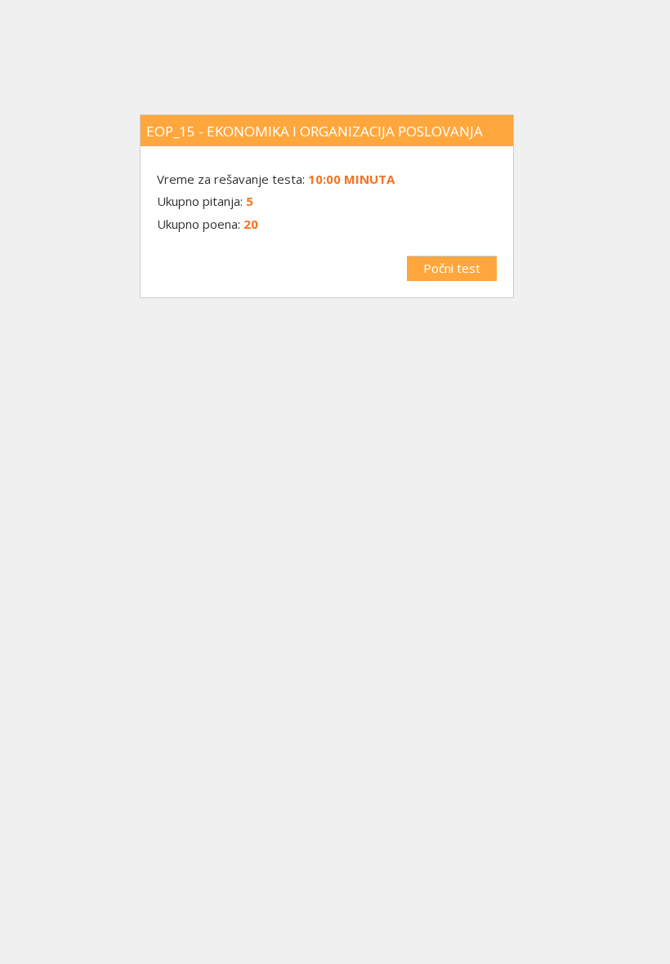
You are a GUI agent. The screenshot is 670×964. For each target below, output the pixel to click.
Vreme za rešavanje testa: (232, 179)
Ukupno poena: (198, 224)
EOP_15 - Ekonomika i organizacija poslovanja (314, 131)
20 (250, 224)
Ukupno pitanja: (200, 201)
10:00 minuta (351, 179)
